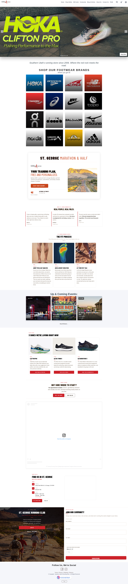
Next (126, 31)
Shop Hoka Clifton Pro (40, 372)
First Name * (68, 528)
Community (83, 2)
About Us (99, 2)
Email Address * (69, 521)
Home (62, 2)
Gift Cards (76, 2)
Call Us (46, 500)
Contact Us (106, 2)
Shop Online (68, 2)
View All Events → (64, 323)
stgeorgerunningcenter (64, 466)
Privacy (61, 572)
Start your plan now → (39, 185)
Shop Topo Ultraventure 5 (88, 372)
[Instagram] (66, 569)
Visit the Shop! (58, 395)
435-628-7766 (38, 489)
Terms (56, 572)
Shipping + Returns (68, 572)
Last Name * (68, 537)
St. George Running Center (52, 466)
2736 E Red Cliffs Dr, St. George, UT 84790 (44, 485)
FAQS (111, 2)
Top (64, 581)
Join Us (32, 527)
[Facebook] (62, 569)
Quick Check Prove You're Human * (73, 547)
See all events (122, 54)
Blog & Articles (91, 2)
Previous (2, 31)
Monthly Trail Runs (32, 531)
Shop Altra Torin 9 (64, 372)
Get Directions (37, 500)
